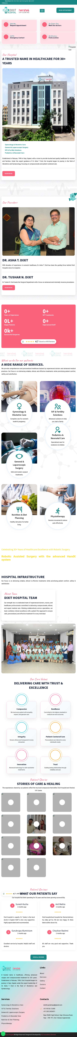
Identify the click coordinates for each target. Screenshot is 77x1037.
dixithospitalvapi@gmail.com (52, 1005)
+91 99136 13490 (49, 1009)
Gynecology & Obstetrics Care (12, 1005)
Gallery (42, 981)
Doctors (43, 984)
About (42, 973)
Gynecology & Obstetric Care (19, 413)
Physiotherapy (58, 516)
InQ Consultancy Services (48, 1034)
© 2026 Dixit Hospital (7, 1034)
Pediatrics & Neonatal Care (58, 437)
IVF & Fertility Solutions (57, 413)
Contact (42, 988)
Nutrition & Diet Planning (19, 516)
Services (43, 977)
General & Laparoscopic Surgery (19, 464)
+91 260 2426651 (49, 1011)
